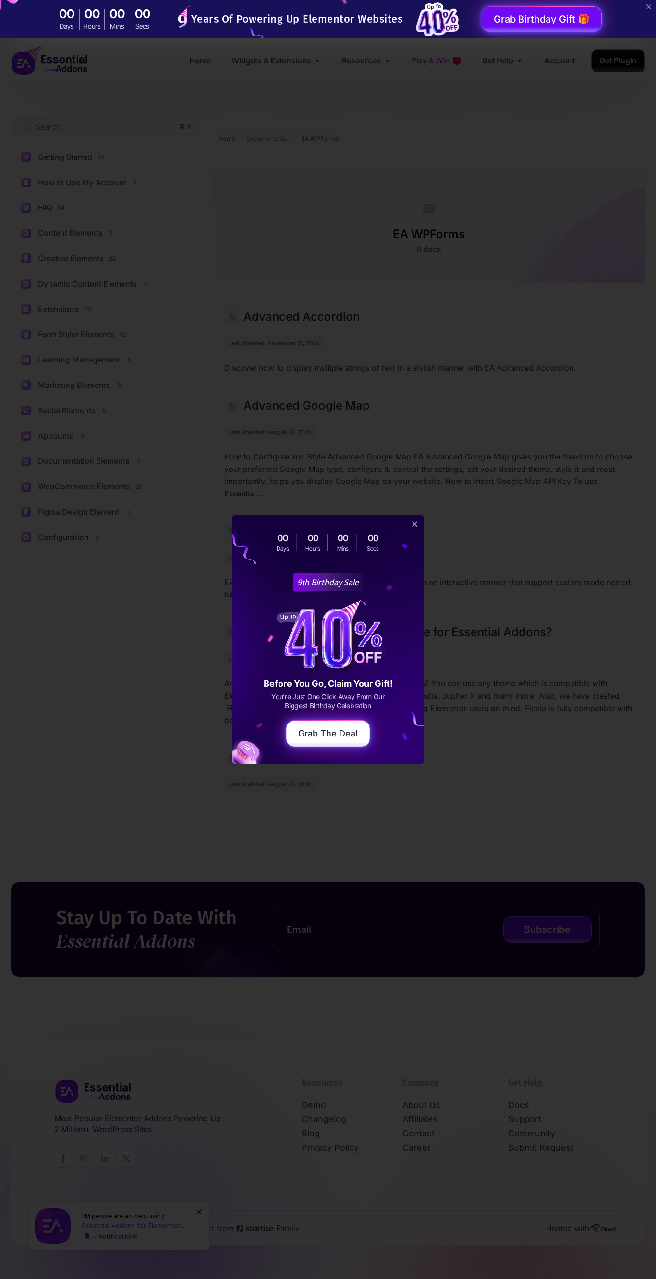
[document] (328, 639)
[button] (414, 524)
